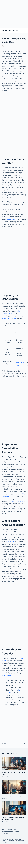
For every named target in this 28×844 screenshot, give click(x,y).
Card (22, 46)
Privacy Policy (12, 829)
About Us (4, 829)
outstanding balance (9, 318)
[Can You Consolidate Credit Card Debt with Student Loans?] (14, 808)
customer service (11, 219)
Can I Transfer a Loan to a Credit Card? (13, 796)
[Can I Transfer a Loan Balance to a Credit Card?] (14, 763)
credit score (9, 542)
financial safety (7, 675)
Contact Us (5, 833)
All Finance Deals (10, 30)
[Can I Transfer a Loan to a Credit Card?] (14, 787)
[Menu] (25, 30)
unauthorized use (17, 501)
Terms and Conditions (7, 831)
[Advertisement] (14, 14)
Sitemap (17, 831)
